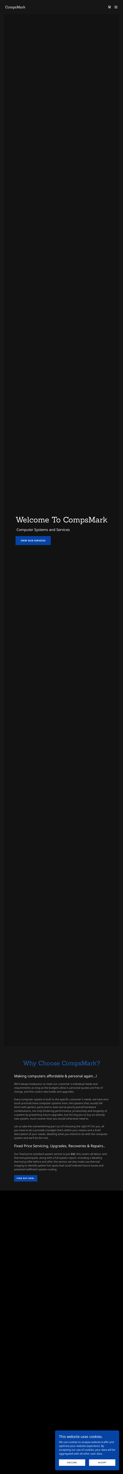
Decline (72, 1462)
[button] (116, 7)
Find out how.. (26, 1178)
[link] (15, 7)
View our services (33, 540)
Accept (102, 1462)
